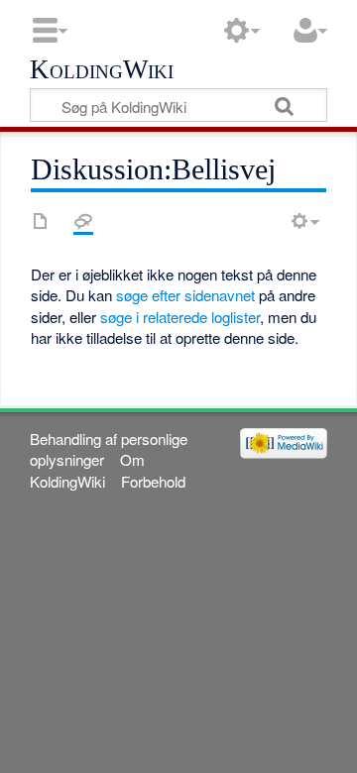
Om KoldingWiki (87, 470)
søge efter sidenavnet (185, 294)
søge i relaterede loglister (180, 316)
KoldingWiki (102, 70)
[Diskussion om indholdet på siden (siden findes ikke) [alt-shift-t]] (83, 221)
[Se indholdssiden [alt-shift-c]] (41, 221)
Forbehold (153, 481)
